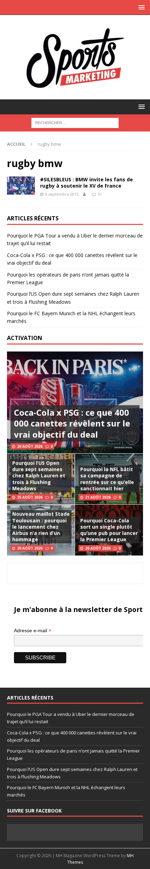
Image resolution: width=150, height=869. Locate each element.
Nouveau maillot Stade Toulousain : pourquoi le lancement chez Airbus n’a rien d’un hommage (41, 527)
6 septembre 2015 (61, 194)
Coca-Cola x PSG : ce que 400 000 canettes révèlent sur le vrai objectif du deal (72, 423)
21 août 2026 (98, 497)
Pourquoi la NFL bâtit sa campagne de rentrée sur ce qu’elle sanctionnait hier (107, 479)
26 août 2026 (30, 446)
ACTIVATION (24, 338)
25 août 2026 (30, 497)
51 (100, 194)
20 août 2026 (30, 548)
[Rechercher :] (75, 122)
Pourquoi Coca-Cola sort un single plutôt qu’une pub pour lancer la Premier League (109, 530)
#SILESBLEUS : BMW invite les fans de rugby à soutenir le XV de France (86, 182)
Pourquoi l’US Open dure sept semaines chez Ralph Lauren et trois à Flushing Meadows (38, 476)
